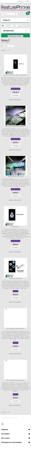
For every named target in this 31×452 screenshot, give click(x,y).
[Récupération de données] (15, 267)
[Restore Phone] (15, 8)
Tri (1, 46)
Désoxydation (15, 226)
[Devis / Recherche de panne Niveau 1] (15, 318)
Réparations (8, 25)
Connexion (27, 1)
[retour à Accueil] (2, 26)
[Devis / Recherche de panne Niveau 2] (15, 369)
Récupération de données (15, 278)
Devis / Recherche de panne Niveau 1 (15, 328)
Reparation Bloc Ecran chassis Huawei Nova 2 (15, 75)
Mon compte (5, 438)
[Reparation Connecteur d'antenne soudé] (15, 115)
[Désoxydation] (15, 216)
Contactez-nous (21, 1)
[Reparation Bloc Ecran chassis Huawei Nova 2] (15, 64)
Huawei (14, 25)
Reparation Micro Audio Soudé (15, 176)
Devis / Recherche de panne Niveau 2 (15, 380)
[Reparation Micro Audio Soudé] (15, 165)
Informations (8, 31)
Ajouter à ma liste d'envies (15, 99)
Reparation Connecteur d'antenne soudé (15, 126)
